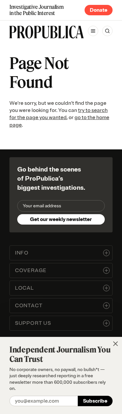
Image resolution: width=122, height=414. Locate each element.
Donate (98, 10)
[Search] (107, 31)
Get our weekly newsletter (61, 219)
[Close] (115, 343)
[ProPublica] (46, 32)
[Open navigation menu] (93, 31)
